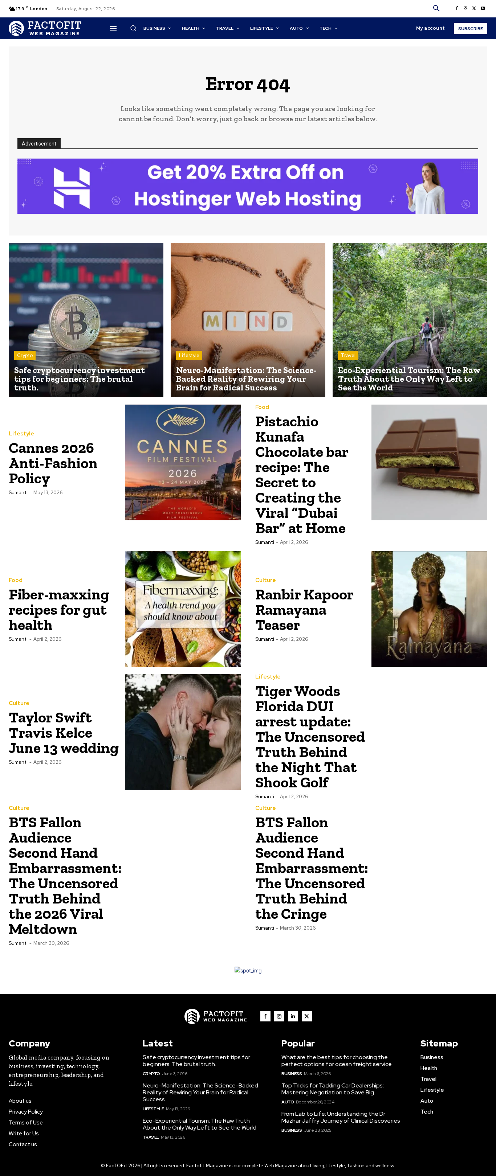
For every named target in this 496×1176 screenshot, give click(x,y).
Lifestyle (189, 355)
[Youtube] (483, 8)
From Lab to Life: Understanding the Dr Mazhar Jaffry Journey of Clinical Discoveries (340, 1117)
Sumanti (18, 492)
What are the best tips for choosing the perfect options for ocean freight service (336, 1060)
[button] (436, 8)
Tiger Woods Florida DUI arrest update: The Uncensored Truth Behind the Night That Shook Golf (310, 736)
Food (262, 407)
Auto (287, 1102)
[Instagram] (465, 8)
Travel (348, 355)
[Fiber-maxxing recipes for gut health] (183, 609)
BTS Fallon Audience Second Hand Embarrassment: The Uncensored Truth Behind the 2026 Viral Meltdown (65, 875)
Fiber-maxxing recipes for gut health (59, 609)
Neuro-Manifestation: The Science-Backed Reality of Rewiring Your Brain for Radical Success (200, 1092)
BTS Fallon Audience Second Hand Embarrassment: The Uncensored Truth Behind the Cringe (311, 868)
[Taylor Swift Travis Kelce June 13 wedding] (183, 732)
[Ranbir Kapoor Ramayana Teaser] (429, 609)
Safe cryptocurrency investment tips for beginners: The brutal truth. (196, 1060)
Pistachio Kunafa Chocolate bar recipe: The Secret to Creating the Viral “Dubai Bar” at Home (302, 474)
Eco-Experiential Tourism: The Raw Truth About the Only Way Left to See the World (199, 1124)
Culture (265, 580)
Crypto (25, 355)
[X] (474, 8)
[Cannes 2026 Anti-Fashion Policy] (183, 463)
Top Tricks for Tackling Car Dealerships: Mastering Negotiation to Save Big (332, 1089)
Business (291, 1074)
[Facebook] (456, 8)
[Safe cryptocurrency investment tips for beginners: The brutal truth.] (86, 320)
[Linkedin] (293, 1016)
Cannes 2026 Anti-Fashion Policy (53, 462)
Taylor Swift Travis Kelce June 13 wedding (64, 732)
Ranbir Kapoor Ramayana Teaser (304, 609)
